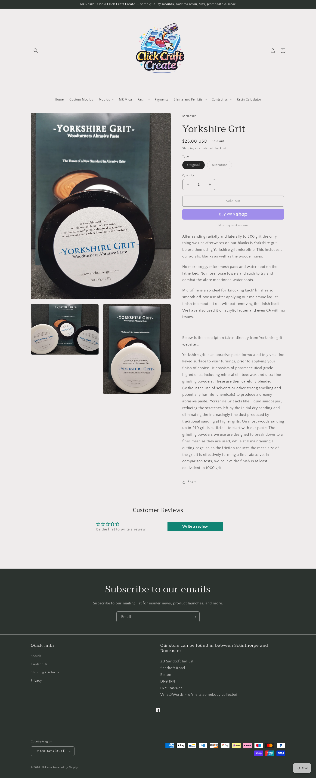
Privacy (36, 681)
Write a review (195, 526)
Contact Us (39, 664)
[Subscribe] (194, 616)
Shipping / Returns (45, 672)
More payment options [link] (233, 225)
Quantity (188, 175)
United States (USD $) (50, 751)
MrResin (47, 767)
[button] (36, 51)
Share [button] (192, 482)
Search (36, 656)
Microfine (222, 166)
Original (196, 166)
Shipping (188, 148)
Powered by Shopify (65, 767)
